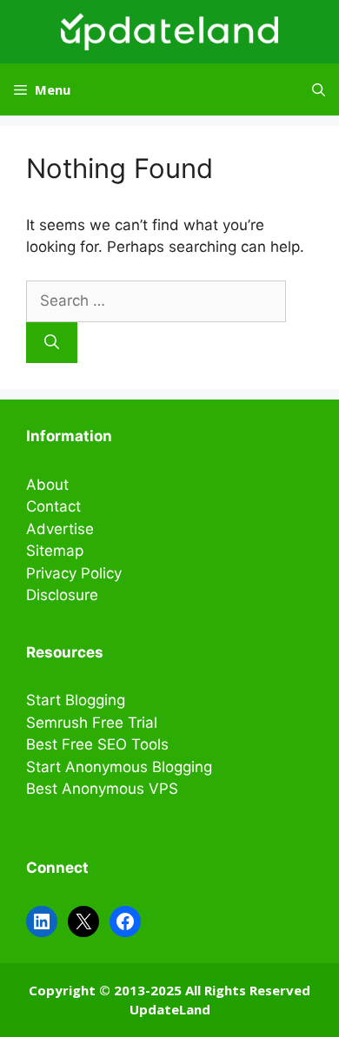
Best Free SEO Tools (97, 744)
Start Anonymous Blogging (119, 767)
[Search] (51, 343)
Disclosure (62, 595)
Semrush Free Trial (91, 722)
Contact (53, 506)
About (47, 484)
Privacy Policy (74, 573)
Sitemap (54, 550)
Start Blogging (75, 700)
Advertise (60, 529)
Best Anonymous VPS (102, 788)
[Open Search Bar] (318, 89)
